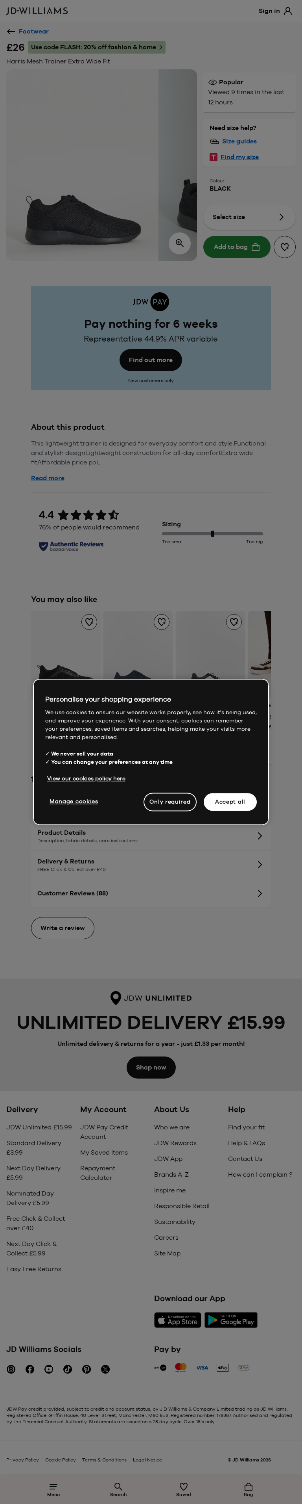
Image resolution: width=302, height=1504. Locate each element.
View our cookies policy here (86, 778)
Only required (169, 801)
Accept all (230, 801)
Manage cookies (74, 801)
